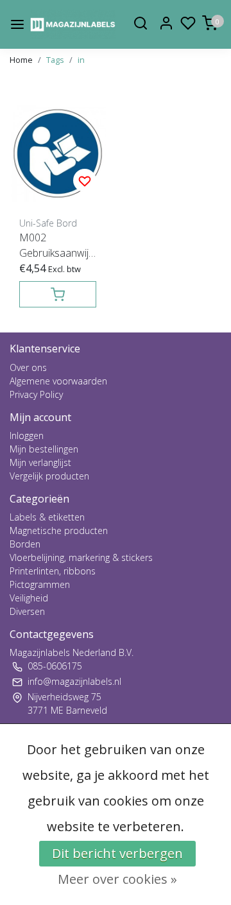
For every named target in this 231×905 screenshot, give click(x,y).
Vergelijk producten (49, 476)
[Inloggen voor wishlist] (84, 180)
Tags (55, 59)
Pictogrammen (40, 584)
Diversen (27, 611)
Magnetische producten (59, 530)
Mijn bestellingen (44, 449)
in (81, 59)
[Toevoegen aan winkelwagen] (57, 294)
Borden (25, 544)
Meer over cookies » (117, 879)
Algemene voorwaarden (58, 381)
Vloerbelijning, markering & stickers (81, 557)
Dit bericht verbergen (117, 853)
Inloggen (27, 435)
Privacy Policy (36, 394)
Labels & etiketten (47, 517)
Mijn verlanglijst (40, 462)
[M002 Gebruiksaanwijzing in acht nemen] (58, 153)
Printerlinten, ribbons (53, 571)
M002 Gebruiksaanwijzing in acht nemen (57, 245)
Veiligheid (29, 598)
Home (21, 59)
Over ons (28, 367)
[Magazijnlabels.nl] (73, 24)
